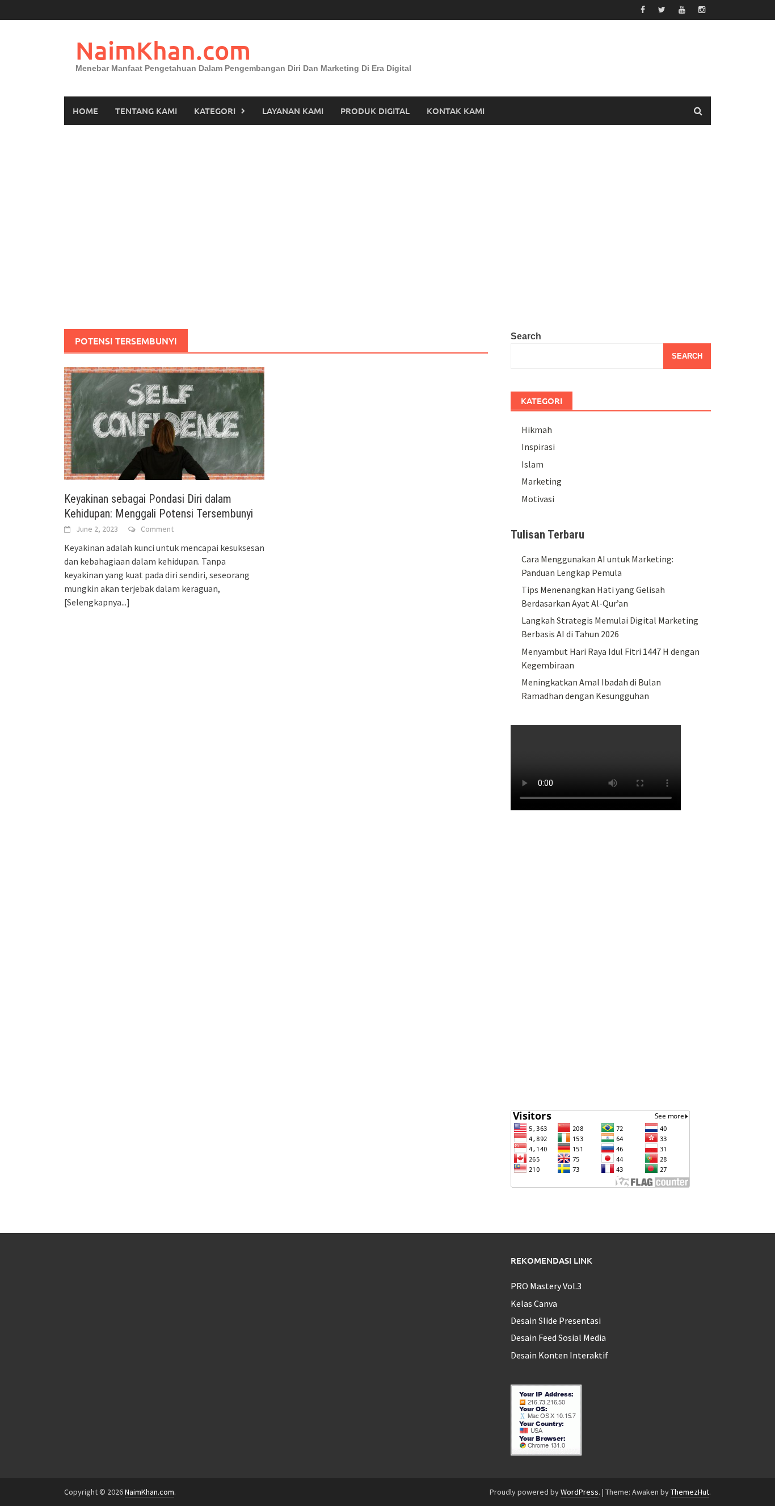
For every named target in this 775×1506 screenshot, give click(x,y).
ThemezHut (690, 1492)
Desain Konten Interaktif (559, 1355)
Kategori (214, 110)
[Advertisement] (387, 227)
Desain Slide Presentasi (556, 1320)
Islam (532, 464)
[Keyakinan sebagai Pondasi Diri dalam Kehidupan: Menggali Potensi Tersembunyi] (164, 422)
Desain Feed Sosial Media (558, 1337)
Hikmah (536, 429)
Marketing (541, 481)
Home (85, 110)
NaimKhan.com (163, 50)
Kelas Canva (534, 1303)
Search (526, 336)
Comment (157, 529)
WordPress (580, 1492)
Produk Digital (375, 110)
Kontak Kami (456, 110)
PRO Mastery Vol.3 (546, 1286)
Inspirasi (538, 446)
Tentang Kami (146, 110)
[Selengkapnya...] (97, 602)
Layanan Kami (292, 110)
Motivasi (537, 498)
